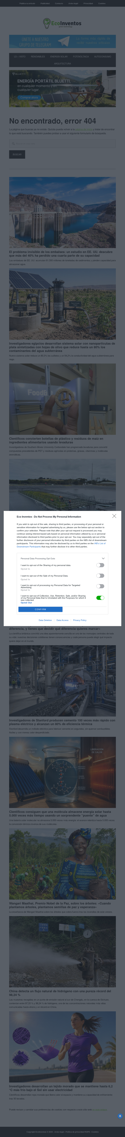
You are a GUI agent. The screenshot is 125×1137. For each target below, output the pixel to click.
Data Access (62, 620)
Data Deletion (45, 620)
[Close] (115, 517)
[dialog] (62, 568)
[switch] (100, 565)
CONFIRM (40, 609)
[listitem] (62, 558)
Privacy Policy (79, 620)
